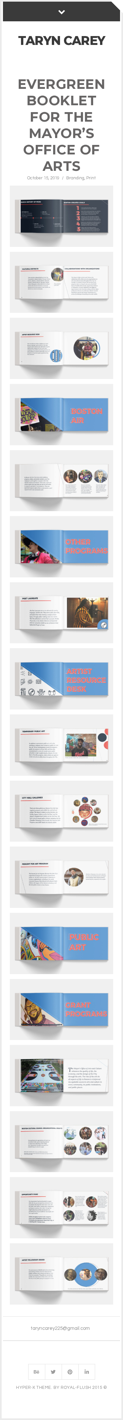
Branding (75, 178)
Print (91, 178)
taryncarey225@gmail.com (60, 1328)
